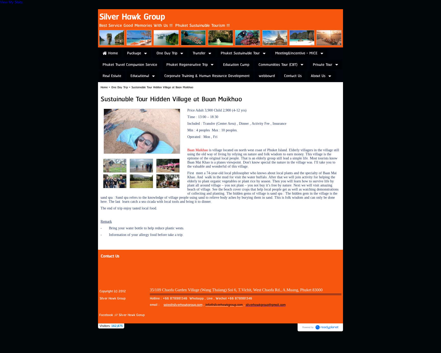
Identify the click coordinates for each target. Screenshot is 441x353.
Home (104, 87)
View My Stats (11, 2)
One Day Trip (119, 87)
